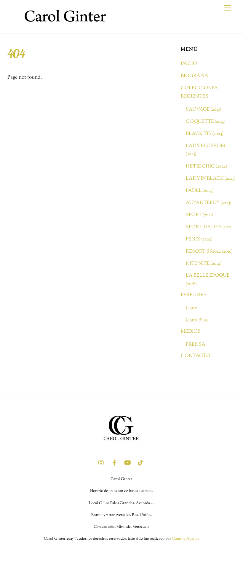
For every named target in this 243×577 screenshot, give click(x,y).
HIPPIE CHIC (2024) (206, 166)
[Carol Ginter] (63, 26)
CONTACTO (195, 355)
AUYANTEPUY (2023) (208, 202)
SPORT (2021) (199, 215)
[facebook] (114, 462)
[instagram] (101, 462)
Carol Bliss (196, 320)
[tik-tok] (140, 462)
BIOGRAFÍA (194, 75)
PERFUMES (194, 295)
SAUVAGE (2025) (203, 109)
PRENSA (195, 344)
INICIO (189, 63)
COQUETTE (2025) (205, 121)
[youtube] (127, 462)
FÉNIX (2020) (199, 239)
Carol (191, 308)
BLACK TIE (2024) (204, 133)
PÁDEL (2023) (199, 190)
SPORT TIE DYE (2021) (209, 227)
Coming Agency (185, 538)
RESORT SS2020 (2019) (209, 251)
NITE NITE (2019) (203, 263)
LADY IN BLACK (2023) (210, 178)
